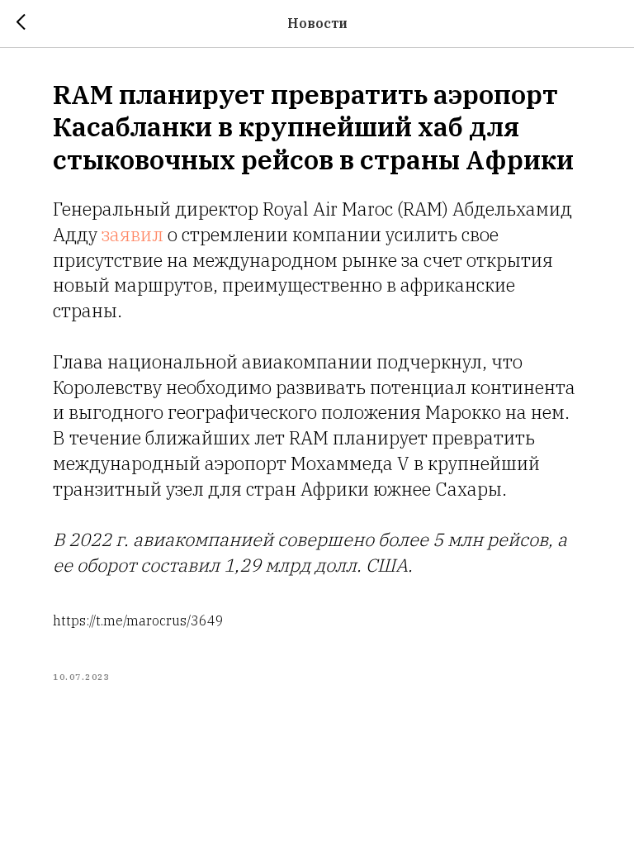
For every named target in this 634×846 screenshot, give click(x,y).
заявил (132, 234)
